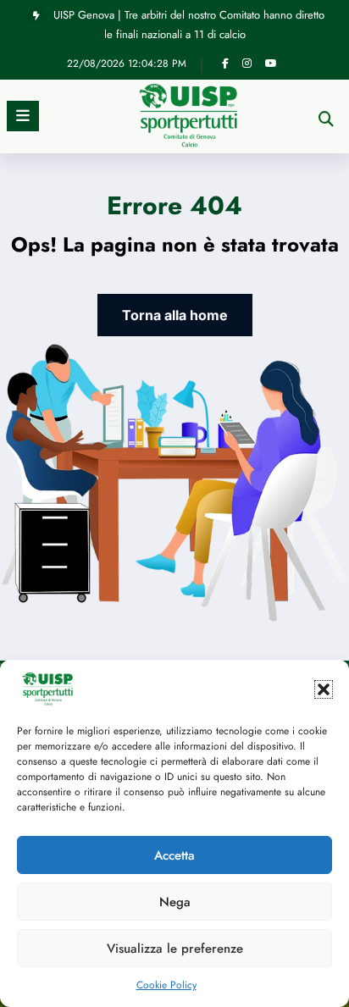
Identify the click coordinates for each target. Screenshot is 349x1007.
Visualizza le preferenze (175, 948)
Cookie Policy (166, 985)
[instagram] (247, 63)
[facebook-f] (225, 63)
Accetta (174, 855)
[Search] (326, 119)
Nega (175, 902)
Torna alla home (175, 315)
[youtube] (271, 63)
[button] (323, 689)
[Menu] (23, 116)
